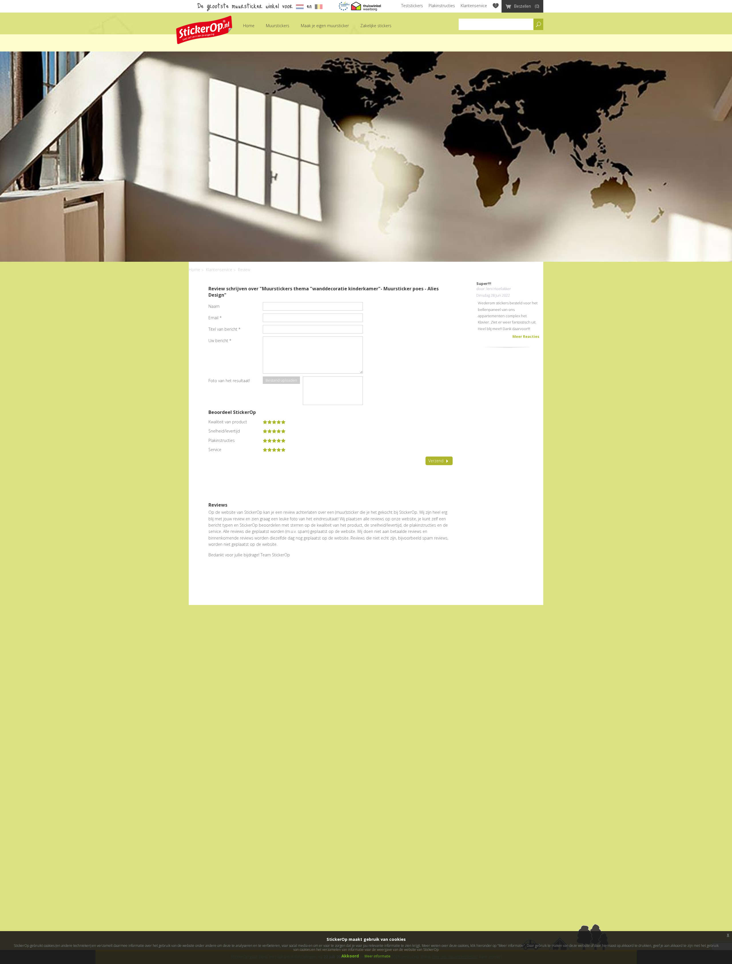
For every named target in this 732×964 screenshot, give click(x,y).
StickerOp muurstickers (204, 30)
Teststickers (412, 5)
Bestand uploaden (281, 380)
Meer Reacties (525, 336)
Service (214, 449)
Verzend (435, 460)
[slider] (274, 422)
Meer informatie (378, 956)
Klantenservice (474, 5)
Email (215, 317)
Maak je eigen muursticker (325, 25)
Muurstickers (277, 25)
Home (248, 25)
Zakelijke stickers (375, 25)
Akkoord (350, 956)
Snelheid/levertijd (224, 431)
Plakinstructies (442, 5)
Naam (214, 306)
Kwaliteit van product (227, 422)
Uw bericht (219, 340)
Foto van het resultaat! (229, 380)
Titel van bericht (224, 329)
